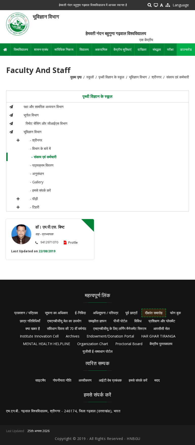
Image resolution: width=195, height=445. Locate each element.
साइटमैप (40, 380)
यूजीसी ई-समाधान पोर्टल (97, 351)
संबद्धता (157, 49)
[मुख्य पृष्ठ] (17, 23)
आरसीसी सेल (161, 328)
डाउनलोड (186, 49)
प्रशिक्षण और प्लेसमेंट (162, 320)
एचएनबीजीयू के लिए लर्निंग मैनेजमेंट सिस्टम (119, 328)
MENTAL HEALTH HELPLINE (46, 343)
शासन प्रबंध (41, 49)
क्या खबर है (32, 328)
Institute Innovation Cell (39, 336)
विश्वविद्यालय (21, 49)
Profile (73, 242)
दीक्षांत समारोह (153, 312)
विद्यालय (84, 49)
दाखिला (142, 49)
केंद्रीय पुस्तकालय (161, 343)
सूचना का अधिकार (56, 312)
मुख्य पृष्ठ (76, 77)
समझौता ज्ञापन (97, 320)
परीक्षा (170, 49)
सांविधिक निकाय (63, 49)
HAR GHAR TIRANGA (158, 336)
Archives (72, 336)
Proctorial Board (128, 343)
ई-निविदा (80, 312)
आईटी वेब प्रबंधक (110, 380)
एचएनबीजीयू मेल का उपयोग (64, 320)
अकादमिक (101, 49)
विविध (137, 320)
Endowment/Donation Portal (110, 336)
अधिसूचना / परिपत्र (105, 312)
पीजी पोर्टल (120, 320)
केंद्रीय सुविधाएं (122, 49)
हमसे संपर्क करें (138, 380)
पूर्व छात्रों (131, 312)
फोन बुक (175, 312)
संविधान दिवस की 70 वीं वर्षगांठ (66, 328)
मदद (157, 380)
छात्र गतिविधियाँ (30, 320)
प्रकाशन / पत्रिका (26, 312)
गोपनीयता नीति (62, 380)
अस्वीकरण (85, 380)
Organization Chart (92, 343)
